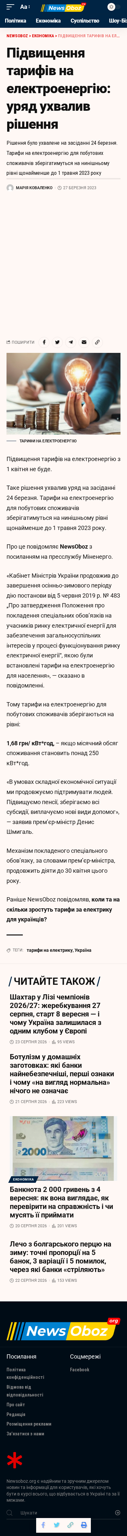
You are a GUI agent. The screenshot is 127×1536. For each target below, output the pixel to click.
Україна (83, 950)
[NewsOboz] (63, 7)
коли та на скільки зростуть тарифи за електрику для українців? (63, 909)
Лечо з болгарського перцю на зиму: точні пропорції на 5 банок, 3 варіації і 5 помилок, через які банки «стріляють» (60, 1257)
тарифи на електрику (50, 950)
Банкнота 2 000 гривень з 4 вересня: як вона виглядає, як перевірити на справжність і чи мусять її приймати (61, 1202)
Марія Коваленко (34, 188)
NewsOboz (74, 546)
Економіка (23, 1179)
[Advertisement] (63, 264)
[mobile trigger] (12, 7)
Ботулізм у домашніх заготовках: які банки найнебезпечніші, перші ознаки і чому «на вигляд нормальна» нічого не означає (62, 1074)
